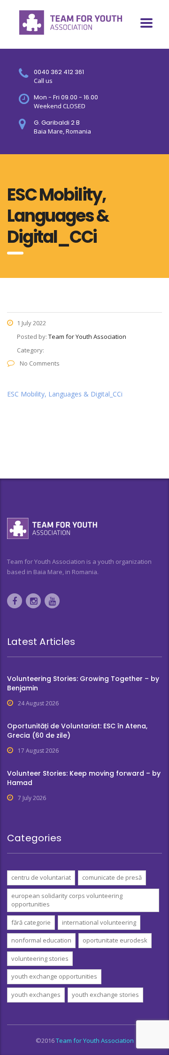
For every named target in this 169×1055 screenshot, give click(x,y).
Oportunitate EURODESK (115, 940)
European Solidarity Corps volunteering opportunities (67, 900)
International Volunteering (99, 922)
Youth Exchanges (36, 994)
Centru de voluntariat (41, 877)
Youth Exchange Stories (105, 994)
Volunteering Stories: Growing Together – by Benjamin (83, 683)
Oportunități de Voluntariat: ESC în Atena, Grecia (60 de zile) (77, 730)
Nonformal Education (41, 940)
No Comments (39, 363)
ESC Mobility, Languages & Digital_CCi (65, 393)
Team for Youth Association (95, 1040)
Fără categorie (31, 922)
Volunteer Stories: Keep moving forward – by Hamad (84, 778)
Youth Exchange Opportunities (54, 976)
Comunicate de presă (112, 877)
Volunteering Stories (40, 958)
